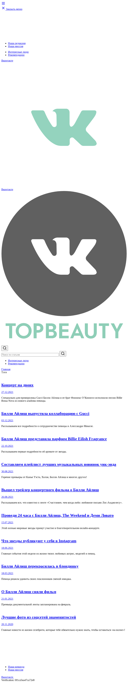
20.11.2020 (7, 624)
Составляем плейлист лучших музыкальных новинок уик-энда (58, 464)
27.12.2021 (7, 392)
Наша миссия (15, 46)
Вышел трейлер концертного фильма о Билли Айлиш (50, 490)
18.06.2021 (7, 547)
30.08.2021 (7, 471)
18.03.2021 (7, 573)
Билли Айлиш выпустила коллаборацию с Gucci (45, 413)
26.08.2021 (7, 497)
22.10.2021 (7, 445)
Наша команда (16, 666)
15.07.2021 (7, 522)
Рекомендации (16, 55)
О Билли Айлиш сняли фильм (28, 592)
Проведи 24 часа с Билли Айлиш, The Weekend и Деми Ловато (57, 515)
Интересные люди (18, 51)
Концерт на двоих (17, 385)
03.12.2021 (7, 420)
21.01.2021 (7, 598)
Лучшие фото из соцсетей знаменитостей (38, 617)
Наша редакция (17, 43)
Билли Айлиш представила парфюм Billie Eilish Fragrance (54, 439)
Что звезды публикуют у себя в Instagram (38, 541)
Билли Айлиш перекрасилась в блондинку (39, 566)
